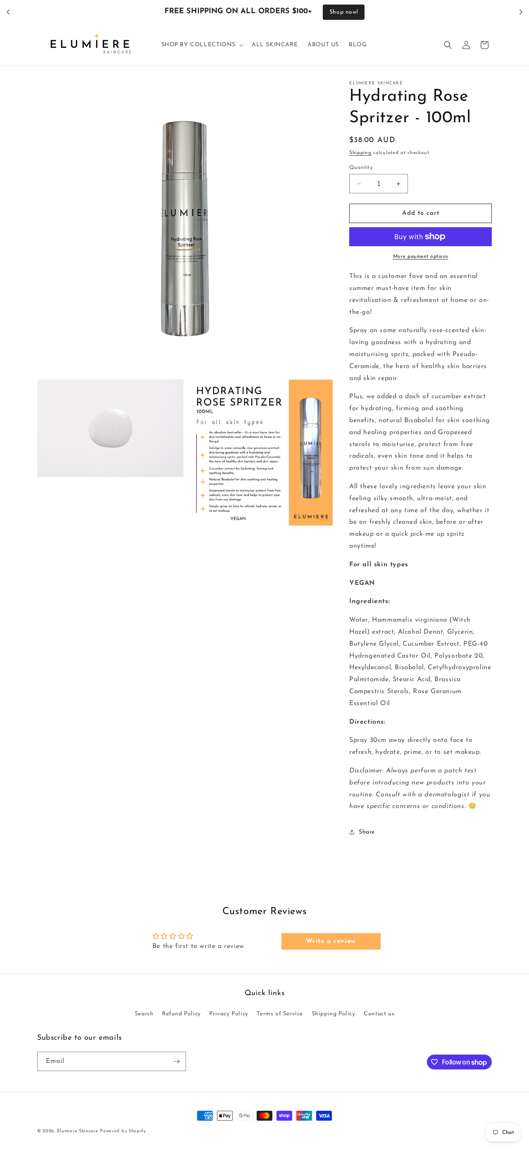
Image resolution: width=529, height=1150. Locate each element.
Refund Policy (181, 1014)
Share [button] (367, 832)
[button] (201, 45)
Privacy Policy (228, 1014)
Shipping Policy (333, 1014)
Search (144, 1014)
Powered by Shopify (123, 1131)
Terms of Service (280, 1014)
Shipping (360, 152)
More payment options (420, 256)
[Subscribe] (176, 1061)
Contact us (379, 1014)
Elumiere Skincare (77, 1131)
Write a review (330, 941)
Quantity (360, 167)
